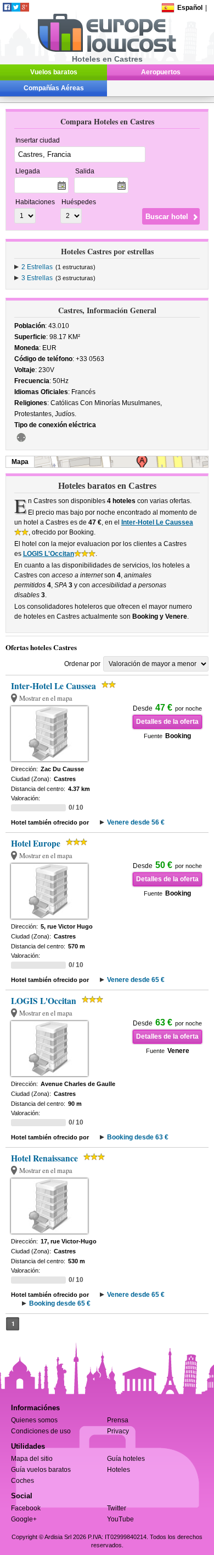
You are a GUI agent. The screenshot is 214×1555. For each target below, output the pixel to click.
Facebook (26, 1508)
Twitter (116, 1508)
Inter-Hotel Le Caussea (157, 522)
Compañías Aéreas (54, 88)
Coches (22, 1481)
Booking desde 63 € (137, 1137)
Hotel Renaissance (44, 1158)
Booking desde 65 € (60, 1303)
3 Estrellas (37, 278)
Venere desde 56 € (136, 822)
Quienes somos (34, 1420)
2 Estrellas (37, 267)
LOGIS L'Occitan (48, 554)
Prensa (117, 1420)
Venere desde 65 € (136, 980)
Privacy (118, 1431)
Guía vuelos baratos (41, 1470)
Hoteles (118, 1470)
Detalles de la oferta (167, 721)
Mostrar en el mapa (45, 698)
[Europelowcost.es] (106, 50)
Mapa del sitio (32, 1459)
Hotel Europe (35, 843)
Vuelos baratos (53, 72)
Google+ (24, 1519)
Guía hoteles (126, 1459)
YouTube (120, 1519)
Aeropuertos (161, 72)
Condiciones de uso (41, 1431)
